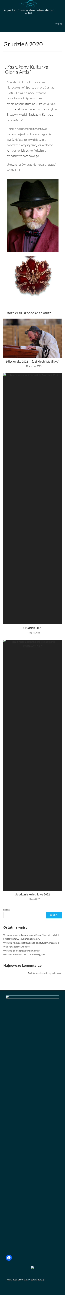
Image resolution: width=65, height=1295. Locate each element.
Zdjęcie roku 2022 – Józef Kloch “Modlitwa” (32, 361)
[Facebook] (9, 1258)
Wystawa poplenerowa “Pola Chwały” (21, 950)
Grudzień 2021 (32, 628)
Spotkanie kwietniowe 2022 (32, 894)
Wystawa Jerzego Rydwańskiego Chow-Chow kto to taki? (31, 934)
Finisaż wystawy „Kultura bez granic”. (21, 938)
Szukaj (6, 909)
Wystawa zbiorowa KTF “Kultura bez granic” (24, 954)
